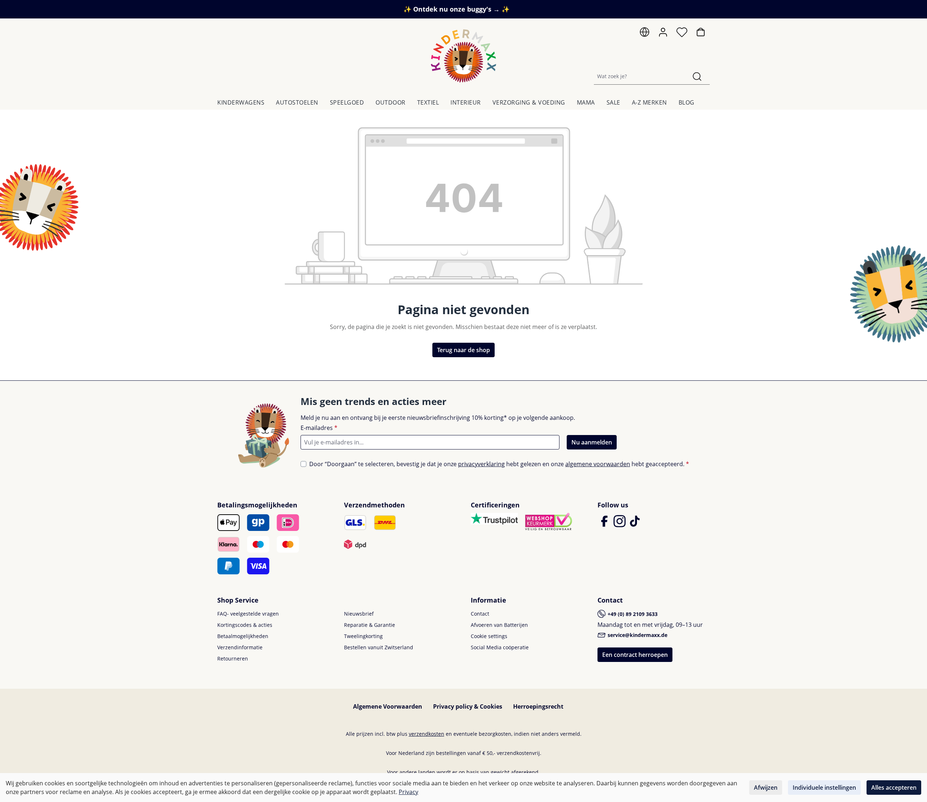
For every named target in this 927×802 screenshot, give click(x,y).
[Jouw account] (663, 32)
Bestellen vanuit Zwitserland (378, 647)
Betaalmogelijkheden (242, 636)
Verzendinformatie (240, 647)
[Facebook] (605, 524)
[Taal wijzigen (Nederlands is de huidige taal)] (645, 34)
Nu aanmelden (591, 442)
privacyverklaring (481, 464)
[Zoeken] (697, 76)
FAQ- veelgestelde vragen (248, 613)
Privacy (408, 792)
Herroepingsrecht (538, 706)
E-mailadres (319, 428)
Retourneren (232, 658)
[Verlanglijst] (681, 34)
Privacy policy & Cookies (467, 706)
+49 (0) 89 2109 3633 (632, 614)
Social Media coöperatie (500, 647)
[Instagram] (620, 524)
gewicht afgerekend (514, 772)
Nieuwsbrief (359, 613)
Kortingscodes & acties (244, 624)
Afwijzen (765, 788)
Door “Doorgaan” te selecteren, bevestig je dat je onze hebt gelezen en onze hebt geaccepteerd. (499, 464)
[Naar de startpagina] (463, 56)
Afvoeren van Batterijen (499, 624)
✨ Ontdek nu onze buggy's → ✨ (456, 9)
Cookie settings (489, 636)
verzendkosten (426, 733)
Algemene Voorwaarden (387, 706)
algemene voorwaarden (597, 464)
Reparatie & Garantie (369, 624)
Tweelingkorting (363, 636)
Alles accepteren (893, 788)
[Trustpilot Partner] (494, 518)
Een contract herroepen (635, 655)
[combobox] (639, 76)
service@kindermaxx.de (636, 635)
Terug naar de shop (463, 350)
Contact (480, 613)
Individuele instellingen (824, 788)
